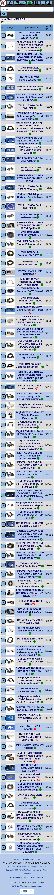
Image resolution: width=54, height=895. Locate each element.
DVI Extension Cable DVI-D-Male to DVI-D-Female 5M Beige (30, 786)
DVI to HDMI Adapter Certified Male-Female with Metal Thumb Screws (30, 757)
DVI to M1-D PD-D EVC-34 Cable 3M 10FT (30, 524)
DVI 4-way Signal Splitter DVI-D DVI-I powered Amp (30, 777)
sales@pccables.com (33, 886)
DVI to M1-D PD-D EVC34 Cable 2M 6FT (28, 565)
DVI (10, 19)
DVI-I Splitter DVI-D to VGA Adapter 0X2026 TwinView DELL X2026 (30, 57)
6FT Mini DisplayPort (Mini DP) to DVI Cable (30, 629)
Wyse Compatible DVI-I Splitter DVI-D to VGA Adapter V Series (29, 140)
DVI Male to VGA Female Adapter (29, 78)
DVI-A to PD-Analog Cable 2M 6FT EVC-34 (30, 610)
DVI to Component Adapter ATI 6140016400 (30, 35)
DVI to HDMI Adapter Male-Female (30, 216)
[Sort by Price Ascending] (50, 26)
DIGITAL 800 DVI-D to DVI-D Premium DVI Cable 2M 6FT (30, 455)
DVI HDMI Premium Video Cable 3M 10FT (28, 365)
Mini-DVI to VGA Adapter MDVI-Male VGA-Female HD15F (29, 282)
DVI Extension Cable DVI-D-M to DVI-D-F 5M (29, 660)
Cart (22, 2)
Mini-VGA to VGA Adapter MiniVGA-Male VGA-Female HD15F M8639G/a (29, 847)
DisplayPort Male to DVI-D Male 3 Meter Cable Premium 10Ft (29, 699)
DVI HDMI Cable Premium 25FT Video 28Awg (30, 300)
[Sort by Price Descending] (47, 26)
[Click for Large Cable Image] (10, 38)
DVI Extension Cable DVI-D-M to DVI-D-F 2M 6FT (29, 515)
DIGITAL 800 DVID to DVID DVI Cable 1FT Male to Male (30, 424)
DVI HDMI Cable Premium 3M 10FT (29, 263)
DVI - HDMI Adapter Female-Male (30, 169)
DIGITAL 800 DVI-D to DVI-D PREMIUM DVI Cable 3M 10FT (30, 465)
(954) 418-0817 (18, 886)
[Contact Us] (43, 3)
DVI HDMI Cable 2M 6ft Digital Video (30, 356)
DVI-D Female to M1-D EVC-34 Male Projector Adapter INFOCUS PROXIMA (30, 333)
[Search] (3, 14)
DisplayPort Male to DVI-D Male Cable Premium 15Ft (29, 836)
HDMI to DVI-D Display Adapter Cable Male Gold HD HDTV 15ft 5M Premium (29, 376)
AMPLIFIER (19, 19)
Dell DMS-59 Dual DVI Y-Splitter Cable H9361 (30, 308)
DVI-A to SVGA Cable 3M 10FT (29, 206)
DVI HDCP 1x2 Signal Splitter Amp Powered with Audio (30, 116)
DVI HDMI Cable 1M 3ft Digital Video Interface (30, 243)
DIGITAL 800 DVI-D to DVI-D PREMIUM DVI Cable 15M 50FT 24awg (29, 493)
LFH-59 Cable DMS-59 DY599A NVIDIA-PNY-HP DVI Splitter (30, 225)
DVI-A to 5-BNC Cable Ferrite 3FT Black (30, 827)
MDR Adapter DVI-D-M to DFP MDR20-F (30, 88)
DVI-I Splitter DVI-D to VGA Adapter (30, 159)
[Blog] (10, 3)
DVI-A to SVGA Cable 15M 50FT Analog (29, 188)
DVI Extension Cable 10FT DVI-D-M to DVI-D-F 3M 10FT (30, 484)
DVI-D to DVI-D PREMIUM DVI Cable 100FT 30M (30, 768)
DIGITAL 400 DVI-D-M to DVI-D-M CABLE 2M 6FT (30, 671)
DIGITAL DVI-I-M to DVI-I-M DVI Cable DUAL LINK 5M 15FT (30, 546)
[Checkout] (29, 3)
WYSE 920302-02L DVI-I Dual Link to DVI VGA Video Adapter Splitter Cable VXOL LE (30, 651)
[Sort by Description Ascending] (25, 27)
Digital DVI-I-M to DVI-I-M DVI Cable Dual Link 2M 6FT (29, 434)
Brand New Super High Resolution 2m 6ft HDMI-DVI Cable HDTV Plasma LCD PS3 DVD (29, 127)
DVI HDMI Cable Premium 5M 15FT (29, 253)
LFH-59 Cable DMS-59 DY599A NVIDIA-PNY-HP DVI (30, 178)
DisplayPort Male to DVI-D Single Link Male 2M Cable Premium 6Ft (29, 815)
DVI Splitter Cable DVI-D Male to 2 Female (30, 406)
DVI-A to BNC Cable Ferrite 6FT (30, 387)
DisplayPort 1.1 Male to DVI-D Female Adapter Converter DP (29, 505)
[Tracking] (36, 3)
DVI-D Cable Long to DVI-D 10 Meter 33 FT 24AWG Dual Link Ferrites (29, 345)
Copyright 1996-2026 (14, 870)
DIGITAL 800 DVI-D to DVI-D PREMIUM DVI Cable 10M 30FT (30, 574)
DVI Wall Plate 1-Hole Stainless (29, 272)
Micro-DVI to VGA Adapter (30, 727)
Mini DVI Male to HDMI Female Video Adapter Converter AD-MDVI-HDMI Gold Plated (30, 46)
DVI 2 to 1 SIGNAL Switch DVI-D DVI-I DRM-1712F (30, 737)
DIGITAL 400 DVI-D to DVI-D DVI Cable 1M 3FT (30, 474)
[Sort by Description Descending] (22, 27)
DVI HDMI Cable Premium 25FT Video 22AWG (30, 805)
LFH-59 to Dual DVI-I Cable (30, 602)
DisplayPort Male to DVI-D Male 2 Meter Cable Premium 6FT (29, 680)
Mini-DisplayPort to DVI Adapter (30, 746)
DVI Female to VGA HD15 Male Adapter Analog (30, 150)
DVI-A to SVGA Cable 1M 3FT (29, 796)
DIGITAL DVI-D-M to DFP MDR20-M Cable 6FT (30, 718)
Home (4, 19)
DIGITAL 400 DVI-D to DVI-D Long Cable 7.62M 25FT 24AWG (30, 396)
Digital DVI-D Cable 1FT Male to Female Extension (30, 415)
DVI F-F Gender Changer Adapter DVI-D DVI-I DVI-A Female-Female (30, 321)
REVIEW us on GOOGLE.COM (27, 859)
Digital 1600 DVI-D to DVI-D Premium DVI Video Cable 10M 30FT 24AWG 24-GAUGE (30, 445)
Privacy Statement (36, 877)
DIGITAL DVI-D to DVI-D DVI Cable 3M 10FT (30, 709)
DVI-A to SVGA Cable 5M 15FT (29, 107)
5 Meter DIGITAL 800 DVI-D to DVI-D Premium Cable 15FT (29, 583)
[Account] (49, 3)
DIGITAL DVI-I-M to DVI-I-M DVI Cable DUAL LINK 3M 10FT (30, 555)
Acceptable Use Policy (19, 877)
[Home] (3, 3)
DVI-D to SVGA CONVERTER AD (28, 690)
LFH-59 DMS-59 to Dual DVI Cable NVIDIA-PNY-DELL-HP (30, 593)
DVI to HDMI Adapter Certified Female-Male (30, 195)
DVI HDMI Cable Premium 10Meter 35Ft (30, 233)
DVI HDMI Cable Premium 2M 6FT (28, 69)
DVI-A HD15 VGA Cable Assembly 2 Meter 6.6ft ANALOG (29, 97)
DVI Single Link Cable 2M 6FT (30, 640)
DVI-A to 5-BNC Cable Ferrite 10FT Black (30, 621)
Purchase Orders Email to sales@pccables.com (27, 867)
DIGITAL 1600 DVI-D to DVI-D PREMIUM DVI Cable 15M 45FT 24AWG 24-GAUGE (30, 535)
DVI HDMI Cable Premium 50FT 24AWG (30, 290)
